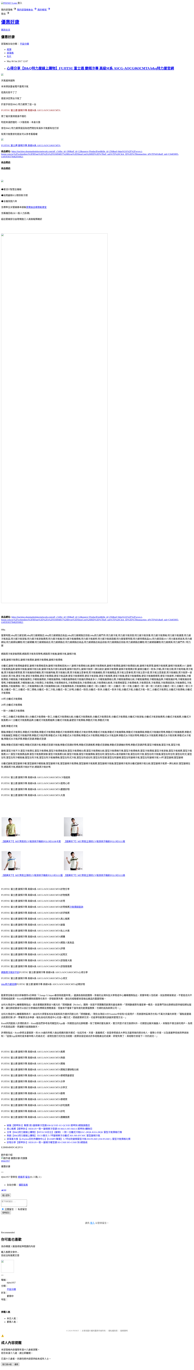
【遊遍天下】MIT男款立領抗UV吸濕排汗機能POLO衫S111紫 (94, 841)
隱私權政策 (113, 1331)
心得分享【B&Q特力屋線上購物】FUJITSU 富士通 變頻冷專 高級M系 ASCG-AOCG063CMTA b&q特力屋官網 (90, 68)
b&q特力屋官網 (8, 984)
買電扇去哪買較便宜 (36, 207)
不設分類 (24, 44)
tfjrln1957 (5, 1161)
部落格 (10, 53)
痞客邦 (21, 1177)
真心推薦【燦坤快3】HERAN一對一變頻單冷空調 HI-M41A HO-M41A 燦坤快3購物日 (49, 1129)
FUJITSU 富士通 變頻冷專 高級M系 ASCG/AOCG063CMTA (31, 145)
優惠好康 (10, 22)
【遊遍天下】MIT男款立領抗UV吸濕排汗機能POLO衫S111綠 (94, 875)
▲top (3, 1190)
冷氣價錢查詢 (76, 907)
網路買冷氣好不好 (10, 972)
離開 (16, 1364)
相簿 (9, 49)
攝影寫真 (23, 1185)
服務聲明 (124, 1331)
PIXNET (76, 1331)
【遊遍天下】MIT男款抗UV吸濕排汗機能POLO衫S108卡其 (31, 841)
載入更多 (6, 1195)
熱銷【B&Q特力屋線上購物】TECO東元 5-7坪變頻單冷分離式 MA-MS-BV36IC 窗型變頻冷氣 (53, 1135)
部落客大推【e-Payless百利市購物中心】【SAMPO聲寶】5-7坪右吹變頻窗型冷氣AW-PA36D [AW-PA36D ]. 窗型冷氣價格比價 (68, 1139)
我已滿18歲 (7, 1364)
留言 (27, 1177)
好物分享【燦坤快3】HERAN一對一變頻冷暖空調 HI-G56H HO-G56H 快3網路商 (47, 1142)
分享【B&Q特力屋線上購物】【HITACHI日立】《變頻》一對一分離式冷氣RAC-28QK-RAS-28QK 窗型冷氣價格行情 (64, 1132)
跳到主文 (5, 30)
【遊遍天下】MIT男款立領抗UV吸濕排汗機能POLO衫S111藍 (32, 875)
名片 (9, 56)
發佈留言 (6, 1213)
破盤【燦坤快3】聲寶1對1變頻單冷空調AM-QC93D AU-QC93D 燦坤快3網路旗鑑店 (48, 1125)
